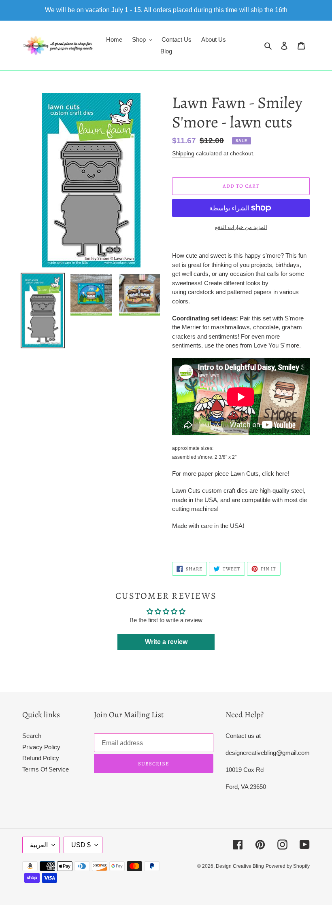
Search (31, 735)
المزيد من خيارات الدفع (241, 227)
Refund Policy (40, 758)
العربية (39, 844)
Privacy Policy (41, 747)
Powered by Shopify (288, 866)
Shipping (183, 153)
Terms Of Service (45, 769)
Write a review (166, 641)
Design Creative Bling (240, 866)
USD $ (81, 844)
